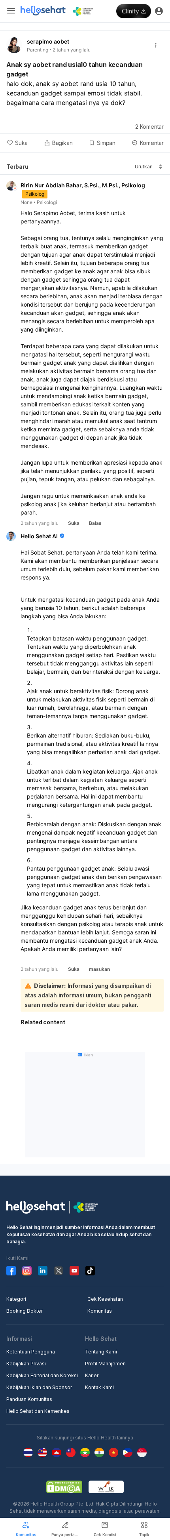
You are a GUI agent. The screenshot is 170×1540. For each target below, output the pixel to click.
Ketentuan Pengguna (30, 1352)
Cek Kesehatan (105, 1299)
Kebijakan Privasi (26, 1364)
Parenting (37, 50)
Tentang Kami (101, 1352)
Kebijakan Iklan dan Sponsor (39, 1387)
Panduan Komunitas (29, 1399)
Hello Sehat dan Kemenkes (38, 1411)
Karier (91, 1375)
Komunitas (99, 1311)
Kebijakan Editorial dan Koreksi (42, 1375)
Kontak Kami (99, 1387)
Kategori (16, 1299)
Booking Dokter (24, 1311)
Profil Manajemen (105, 1364)
